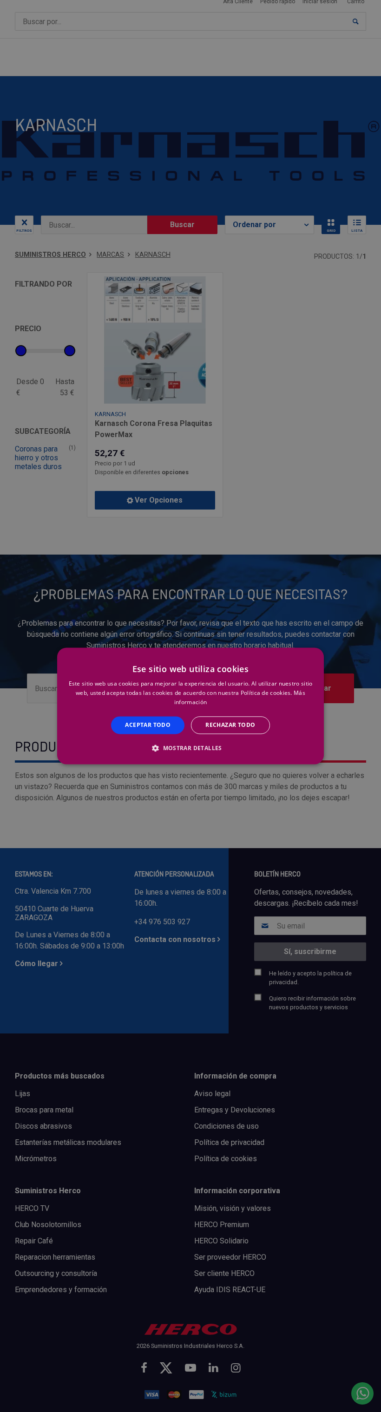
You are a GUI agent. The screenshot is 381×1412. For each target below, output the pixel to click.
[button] (190, 748)
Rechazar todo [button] (230, 725)
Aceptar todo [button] (148, 725)
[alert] (190, 706)
